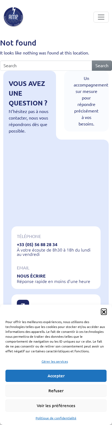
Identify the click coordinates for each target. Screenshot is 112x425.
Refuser (56, 390)
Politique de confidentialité (56, 418)
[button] (104, 311)
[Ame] (13, 17)
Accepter (56, 376)
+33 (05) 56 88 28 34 (37, 244)
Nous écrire (31, 275)
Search (101, 65)
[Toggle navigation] (101, 17)
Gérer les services (55, 361)
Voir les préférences (56, 405)
